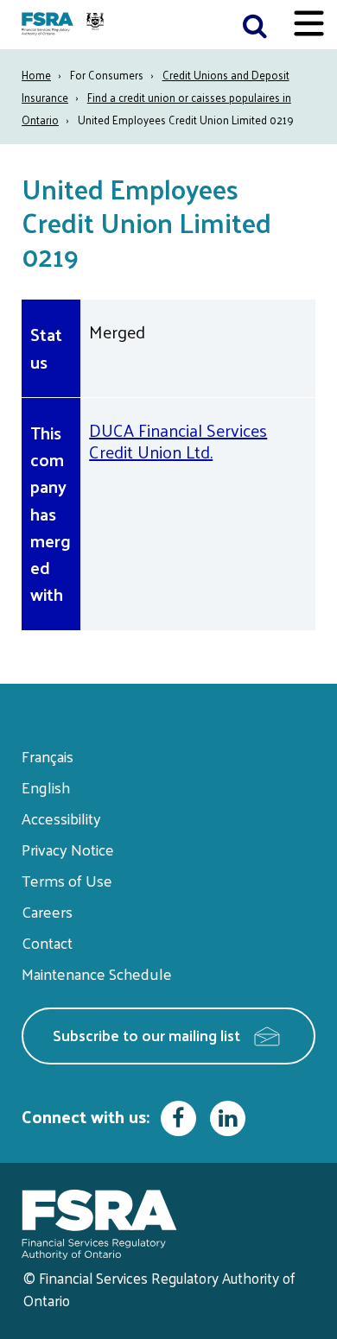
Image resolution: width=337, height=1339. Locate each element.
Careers (47, 911)
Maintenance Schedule (97, 973)
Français (47, 756)
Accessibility (61, 818)
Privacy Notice (68, 849)
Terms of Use (67, 880)
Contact (47, 942)
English (46, 787)
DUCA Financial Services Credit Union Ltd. (178, 440)
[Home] (65, 24)
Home (36, 75)
